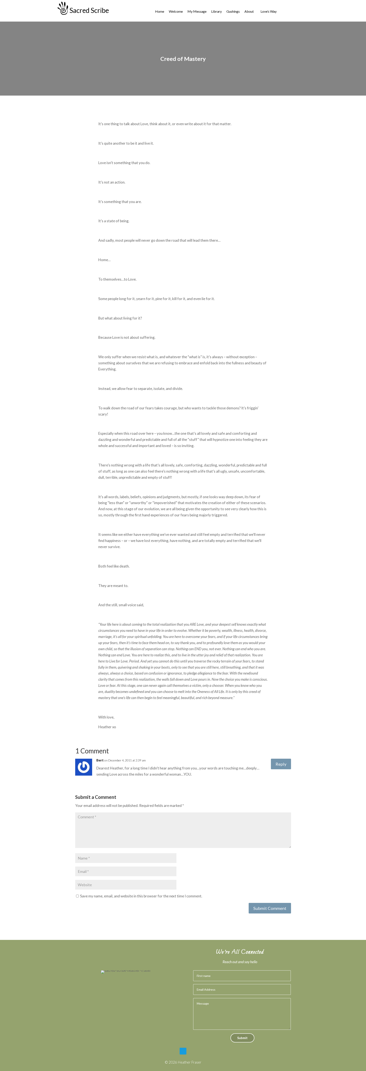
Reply (281, 764)
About (249, 11)
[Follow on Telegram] (183, 1051)
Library (216, 11)
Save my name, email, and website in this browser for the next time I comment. (141, 896)
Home (159, 11)
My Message (197, 11)
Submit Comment (269, 908)
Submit (242, 1038)
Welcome (176, 11)
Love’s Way (269, 11)
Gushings (233, 11)
